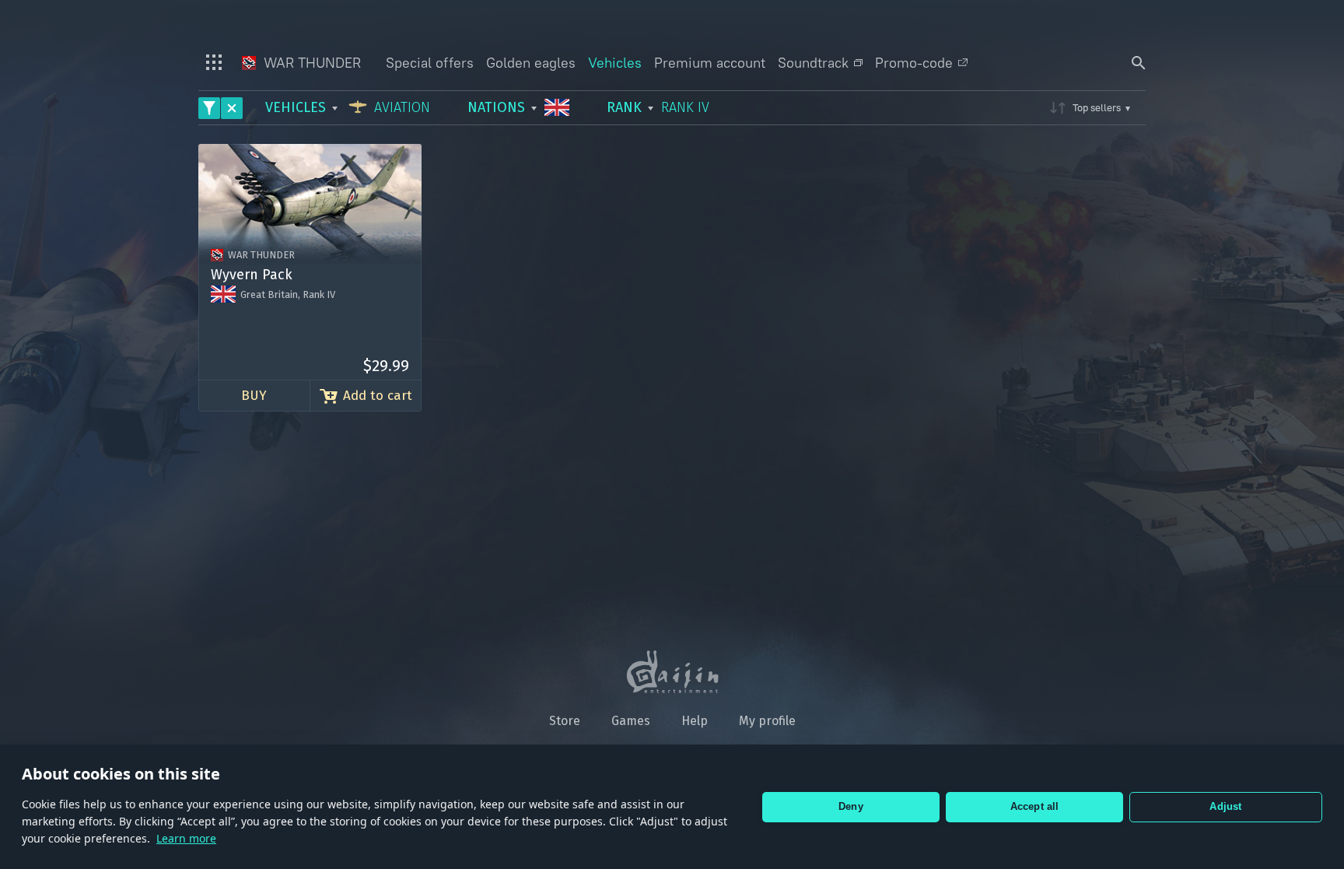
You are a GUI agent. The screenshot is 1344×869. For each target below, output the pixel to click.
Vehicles (615, 63)
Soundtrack (813, 63)
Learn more (186, 838)
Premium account (709, 63)
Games (630, 720)
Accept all (1034, 806)
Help (694, 720)
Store (564, 720)
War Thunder (310, 63)
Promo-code (914, 63)
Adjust (1225, 806)
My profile (767, 720)
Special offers (430, 63)
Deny (850, 806)
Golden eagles (531, 63)
